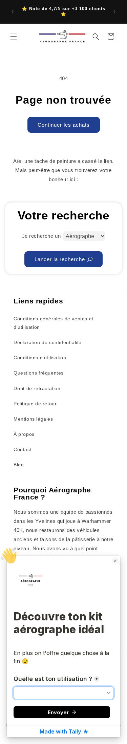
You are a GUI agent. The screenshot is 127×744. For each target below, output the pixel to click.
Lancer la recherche (60, 259)
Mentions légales (33, 419)
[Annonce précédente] (12, 11)
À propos (24, 434)
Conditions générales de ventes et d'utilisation (53, 323)
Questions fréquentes (39, 373)
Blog (19, 464)
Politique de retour (35, 403)
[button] (13, 36)
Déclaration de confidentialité (48, 342)
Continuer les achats (64, 125)
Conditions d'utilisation (40, 357)
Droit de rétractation (37, 388)
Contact (22, 449)
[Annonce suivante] (114, 11)
